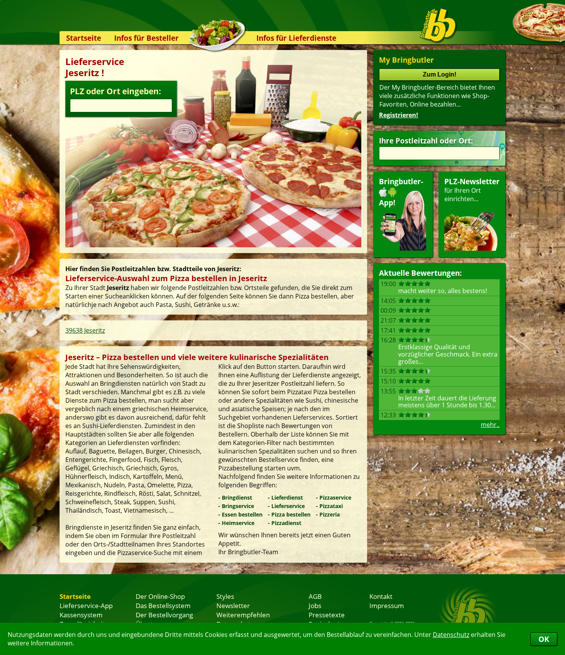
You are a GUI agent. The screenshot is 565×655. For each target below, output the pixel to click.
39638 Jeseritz (85, 330)
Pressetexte (327, 614)
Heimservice (238, 523)
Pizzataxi (331, 506)
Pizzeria (329, 514)
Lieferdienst (287, 497)
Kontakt (380, 596)
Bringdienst (237, 497)
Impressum (386, 605)
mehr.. (490, 424)
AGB (315, 596)
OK (543, 639)
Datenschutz (451, 634)
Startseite (83, 38)
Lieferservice (288, 506)
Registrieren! (398, 115)
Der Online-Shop (160, 596)
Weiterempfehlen (243, 614)
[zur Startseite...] (438, 25)
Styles (225, 596)
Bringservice (238, 506)
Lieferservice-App (86, 605)
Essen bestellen (242, 514)
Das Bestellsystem (163, 605)
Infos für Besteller (146, 38)
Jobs (315, 605)
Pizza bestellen (291, 514)
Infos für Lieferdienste (296, 38)
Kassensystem (81, 614)
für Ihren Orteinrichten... (472, 190)
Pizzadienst (286, 523)
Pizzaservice (335, 497)
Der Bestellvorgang (164, 614)
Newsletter (233, 605)
